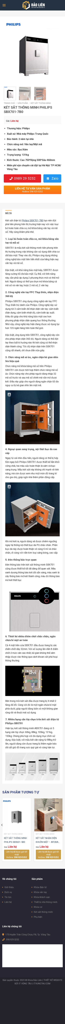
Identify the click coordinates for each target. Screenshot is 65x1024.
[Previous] (8, 52)
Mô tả (8, 213)
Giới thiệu (9, 887)
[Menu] (4, 5)
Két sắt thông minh (41, 103)
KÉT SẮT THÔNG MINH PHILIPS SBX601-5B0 (15, 840)
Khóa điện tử (40, 887)
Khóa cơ (38, 907)
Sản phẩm (23, 103)
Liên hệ (8, 902)
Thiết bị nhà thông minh (45, 902)
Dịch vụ (8, 892)
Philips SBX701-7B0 (32, 220)
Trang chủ (9, 103)
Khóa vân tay (40, 892)
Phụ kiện (38, 917)
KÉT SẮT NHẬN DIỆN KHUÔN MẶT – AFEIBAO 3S (48, 840)
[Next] (56, 52)
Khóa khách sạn (42, 897)
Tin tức (8, 897)
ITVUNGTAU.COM (41, 983)
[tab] (8, 213)
